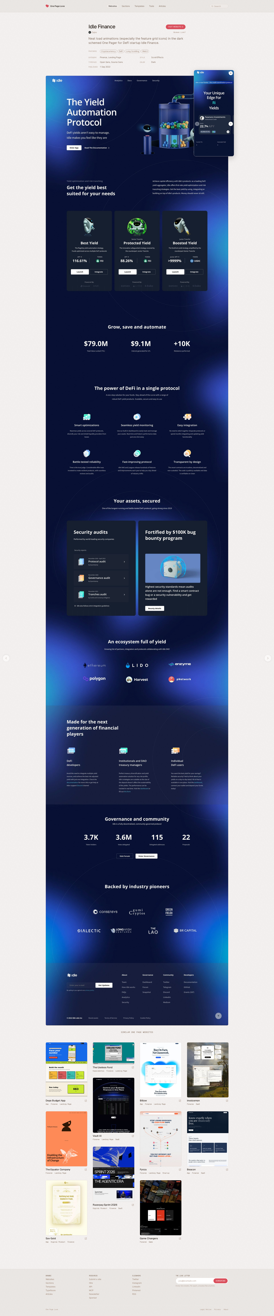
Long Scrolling (132, 51)
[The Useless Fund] (113, 1053)
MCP (91, 1290)
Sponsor (93, 1297)
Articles (49, 1294)
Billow (143, 1100)
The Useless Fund (102, 1067)
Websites (50, 1279)
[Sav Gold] (66, 1208)
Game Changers (149, 1238)
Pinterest (136, 1290)
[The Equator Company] (66, 1139)
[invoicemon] (207, 1070)
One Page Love (57, 6)
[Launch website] (85, 1100)
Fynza (143, 1169)
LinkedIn (136, 1286)
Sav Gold (51, 1238)
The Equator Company (58, 1169)
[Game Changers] (160, 1208)
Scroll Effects (157, 57)
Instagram (137, 1283)
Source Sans (117, 62)
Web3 (145, 51)
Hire (91, 1283)
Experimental (98, 1071)
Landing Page (114, 57)
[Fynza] (160, 1139)
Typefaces (51, 1290)
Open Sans (105, 62)
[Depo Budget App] (66, 1070)
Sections (50, 1283)
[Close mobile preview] (231, 73)
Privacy (217, 1309)
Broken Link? (180, 32)
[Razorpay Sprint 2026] (113, 1174)
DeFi (121, 51)
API (90, 1286)
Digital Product (100, 1208)
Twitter (135, 1279)
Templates (50, 1286)
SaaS (198, 1104)
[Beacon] (207, 1139)
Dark (153, 62)
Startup (166, 1173)
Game (151, 1242)
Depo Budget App (55, 1100)
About (226, 1309)
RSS (134, 1294)
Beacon (191, 1169)
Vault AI (97, 1135)
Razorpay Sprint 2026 (105, 1204)
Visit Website (175, 27)
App (47, 1104)
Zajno (94, 32)
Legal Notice (205, 1309)
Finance (103, 57)
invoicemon (193, 1100)
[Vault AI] (113, 1105)
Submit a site (95, 1279)
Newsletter (94, 1294)
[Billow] (160, 1070)
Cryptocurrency (108, 51)
